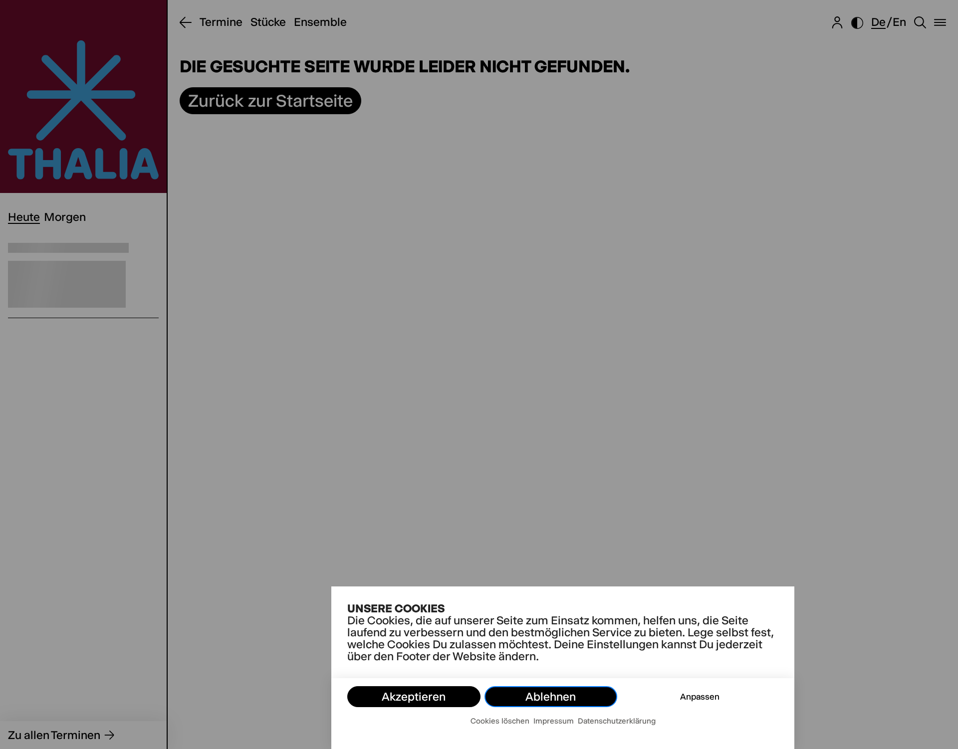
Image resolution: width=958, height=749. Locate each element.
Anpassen (699, 697)
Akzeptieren (414, 697)
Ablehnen (550, 697)
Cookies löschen (500, 721)
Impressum (553, 721)
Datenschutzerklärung (617, 721)
